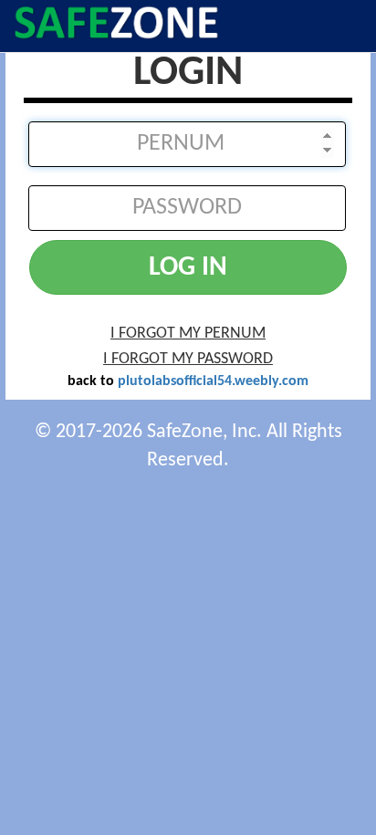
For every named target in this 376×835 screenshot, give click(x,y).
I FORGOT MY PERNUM (188, 333)
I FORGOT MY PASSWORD (188, 359)
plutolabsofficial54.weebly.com (213, 381)
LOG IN (188, 268)
